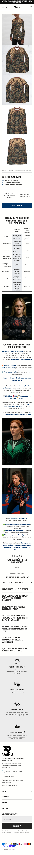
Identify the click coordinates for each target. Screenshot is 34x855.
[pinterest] (3, 808)
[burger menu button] (3, 7)
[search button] (6, 7)
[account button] (27, 7)
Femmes (10, 170)
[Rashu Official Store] (17, 7)
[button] (31, 176)
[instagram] (7, 808)
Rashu (4, 170)
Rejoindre (16, 826)
